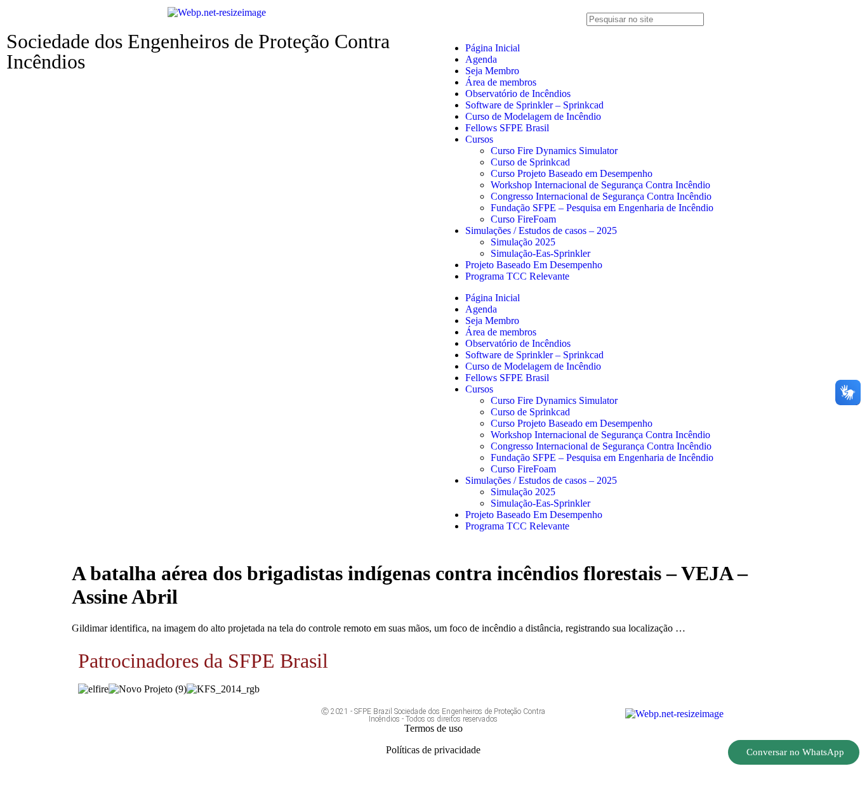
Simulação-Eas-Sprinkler (540, 253)
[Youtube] (173, 723)
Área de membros (500, 82)
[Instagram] (211, 723)
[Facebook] (136, 723)
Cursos (479, 139)
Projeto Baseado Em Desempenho (533, 264)
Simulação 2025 (523, 242)
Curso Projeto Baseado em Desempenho (571, 173)
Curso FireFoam (523, 219)
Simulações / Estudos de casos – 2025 (541, 230)
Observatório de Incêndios (518, 93)
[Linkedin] (248, 723)
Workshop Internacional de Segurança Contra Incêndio (600, 184)
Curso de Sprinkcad (530, 162)
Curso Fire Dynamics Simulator (554, 150)
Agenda (481, 59)
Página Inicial (492, 47)
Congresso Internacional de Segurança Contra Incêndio (601, 196)
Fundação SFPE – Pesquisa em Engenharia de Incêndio (602, 207)
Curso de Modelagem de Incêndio (533, 116)
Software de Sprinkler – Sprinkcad (534, 105)
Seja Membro (492, 70)
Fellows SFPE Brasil (507, 127)
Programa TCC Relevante (517, 276)
